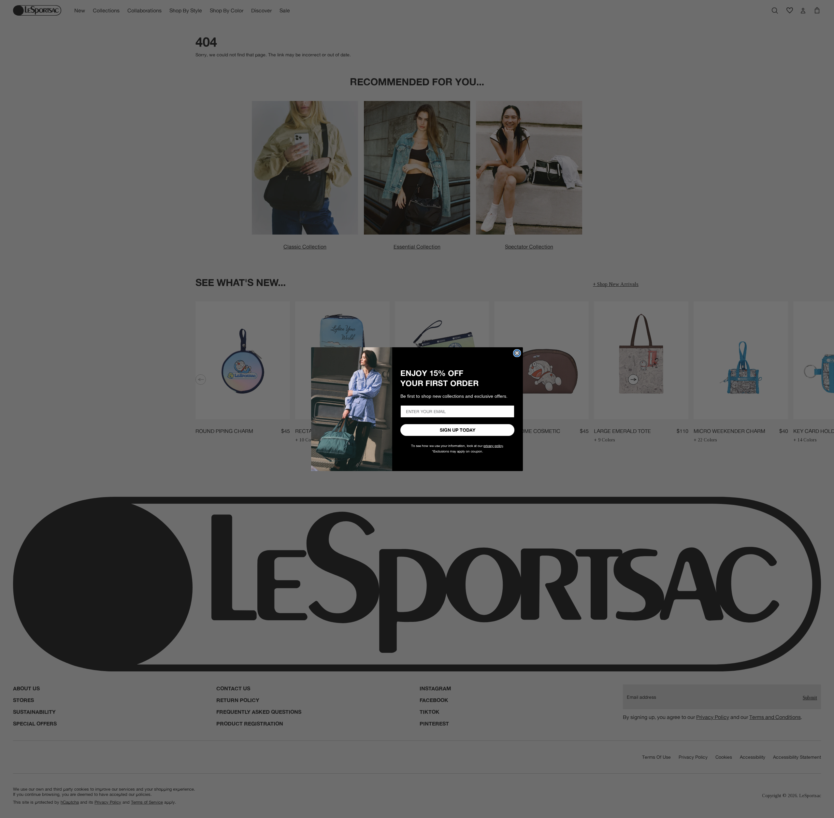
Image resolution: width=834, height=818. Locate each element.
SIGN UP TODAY (457, 430)
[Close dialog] (517, 353)
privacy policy (493, 446)
